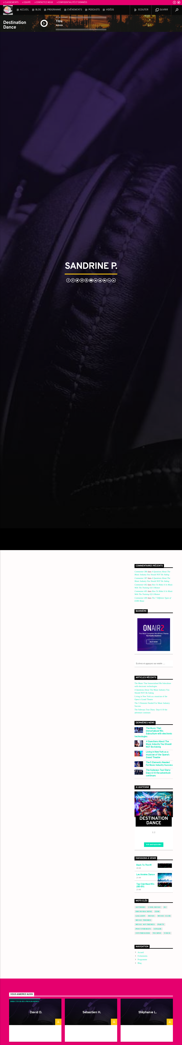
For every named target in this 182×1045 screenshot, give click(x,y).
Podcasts (94, 9)
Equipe (27, 2)
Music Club (164, 966)
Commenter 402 (141, 635)
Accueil (24, 9)
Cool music (154, 957)
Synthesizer (143, 983)
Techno (157, 983)
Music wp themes (145, 975)
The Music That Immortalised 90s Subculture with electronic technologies (153, 782)
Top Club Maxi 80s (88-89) (145, 935)
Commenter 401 (141, 641)
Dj (165, 957)
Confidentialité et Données (72, 2)
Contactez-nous (44, 2)
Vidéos (110, 9)
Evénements (74, 9)
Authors (140, 957)
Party (161, 975)
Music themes (143, 970)
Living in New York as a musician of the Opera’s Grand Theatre (157, 805)
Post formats (143, 979)
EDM (157, 962)
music (151, 966)
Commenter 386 (141, 622)
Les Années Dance (145, 924)
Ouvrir (163, 9)
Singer (157, 979)
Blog (38, 9)
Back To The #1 (144, 915)
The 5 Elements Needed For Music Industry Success (159, 814)
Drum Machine (144, 962)
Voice (167, 983)
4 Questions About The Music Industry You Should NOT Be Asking (158, 794)
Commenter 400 (141, 648)
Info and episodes (153, 895)
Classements (11, 2)
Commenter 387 (141, 628)
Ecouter (143, 9)
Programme (54, 9)
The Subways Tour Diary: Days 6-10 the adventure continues (158, 823)
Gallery (140, 966)
